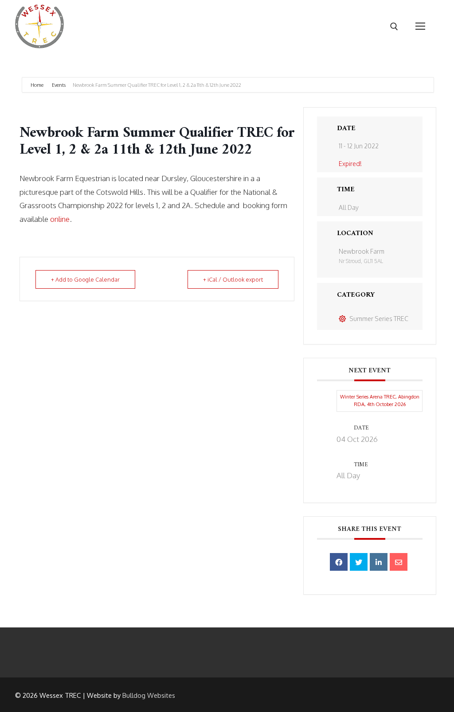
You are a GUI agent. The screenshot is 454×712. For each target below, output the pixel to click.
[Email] (398, 562)
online (60, 219)
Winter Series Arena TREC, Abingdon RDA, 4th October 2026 (379, 401)
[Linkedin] (378, 562)
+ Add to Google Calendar (85, 279)
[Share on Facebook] (339, 562)
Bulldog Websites (148, 695)
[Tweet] (359, 562)
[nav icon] (420, 26)
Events (59, 85)
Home (37, 85)
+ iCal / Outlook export (233, 279)
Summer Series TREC (378, 318)
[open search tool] (394, 27)
